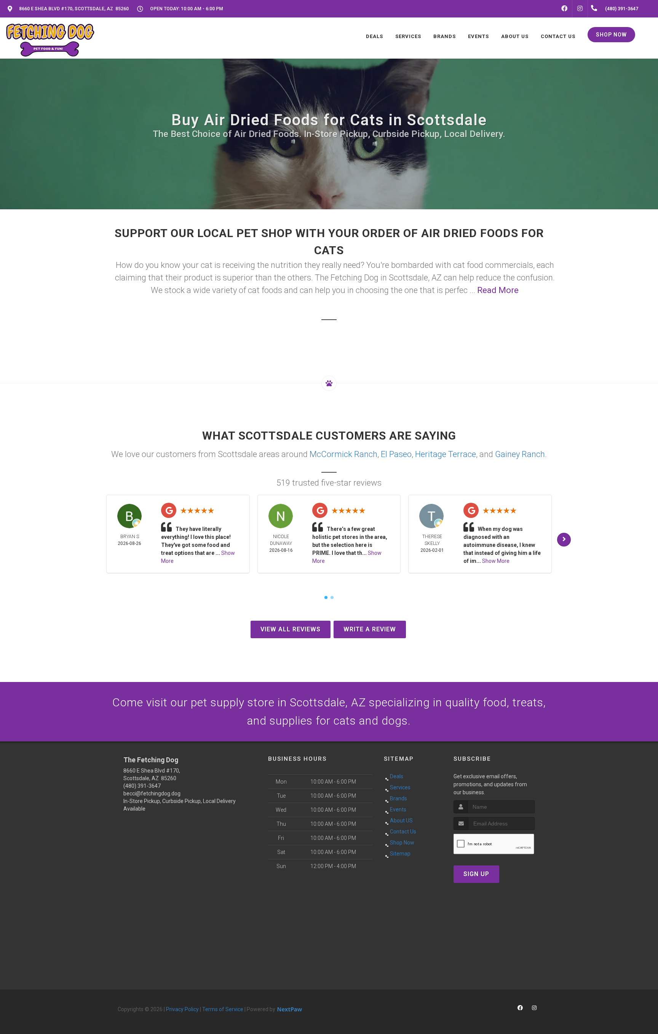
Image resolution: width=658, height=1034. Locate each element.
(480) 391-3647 (142, 786)
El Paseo (396, 454)
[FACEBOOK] (564, 9)
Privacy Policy (182, 1009)
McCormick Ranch (343, 454)
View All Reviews (290, 629)
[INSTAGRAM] (580, 9)
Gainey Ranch (520, 454)
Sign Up (476, 874)
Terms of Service (222, 1009)
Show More (495, 561)
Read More (498, 290)
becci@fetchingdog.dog (151, 793)
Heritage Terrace (445, 454)
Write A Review (369, 629)
